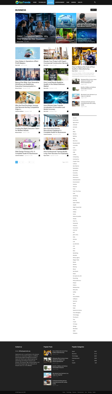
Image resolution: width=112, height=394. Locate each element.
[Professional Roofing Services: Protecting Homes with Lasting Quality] (76, 103)
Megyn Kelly (76, 260)
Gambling (75, 195)
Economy (75, 173)
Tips (74, 319)
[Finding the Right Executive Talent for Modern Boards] (27, 120)
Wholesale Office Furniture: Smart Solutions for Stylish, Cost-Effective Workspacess (89, 81)
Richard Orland (20, 41)
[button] (95, 2)
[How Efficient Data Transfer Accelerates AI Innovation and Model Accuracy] (56, 97)
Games (74, 198)
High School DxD (77, 207)
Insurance (75, 228)
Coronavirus (76, 159)
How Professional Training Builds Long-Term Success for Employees (56, 152)
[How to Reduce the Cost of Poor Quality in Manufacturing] (84, 56)
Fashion (75, 184)
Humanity (75, 223)
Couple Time (76, 161)
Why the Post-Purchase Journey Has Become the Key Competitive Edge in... (27, 107)
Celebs (74, 154)
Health (80, 2)
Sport (74, 303)
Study (74, 305)
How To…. (75, 221)
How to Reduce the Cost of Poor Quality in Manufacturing (83, 68)
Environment (76, 182)
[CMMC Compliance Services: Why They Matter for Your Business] (35, 27)
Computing (76, 157)
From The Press (77, 191)
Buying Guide (76, 143)
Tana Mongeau (77, 312)
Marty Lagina (76, 257)
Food (74, 189)
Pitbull (74, 283)
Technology (42, 2)
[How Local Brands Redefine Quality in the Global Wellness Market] (56, 74)
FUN (74, 193)
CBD (74, 152)
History (74, 209)
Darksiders (75, 168)
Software (75, 299)
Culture (75, 163)
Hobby (74, 212)
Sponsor (75, 301)
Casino (74, 150)
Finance (75, 186)
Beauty (74, 134)
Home (34, 2)
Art (73, 129)
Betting (75, 136)
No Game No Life (77, 276)
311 (29, 162)
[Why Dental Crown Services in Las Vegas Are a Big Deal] (76, 96)
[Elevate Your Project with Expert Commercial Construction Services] (56, 53)
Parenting (75, 278)
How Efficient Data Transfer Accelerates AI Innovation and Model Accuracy (54, 107)
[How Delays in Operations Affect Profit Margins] (27, 53)
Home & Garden (77, 216)
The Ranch (75, 317)
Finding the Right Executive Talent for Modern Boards (27, 129)
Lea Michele (76, 244)
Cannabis (75, 145)
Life (74, 246)
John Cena (75, 234)
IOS (74, 232)
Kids (74, 237)
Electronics (75, 177)
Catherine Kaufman (19, 111)
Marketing (75, 253)
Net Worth (75, 271)
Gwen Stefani (76, 202)
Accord (74, 118)
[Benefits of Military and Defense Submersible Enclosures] (76, 89)
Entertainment (59, 2)
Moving (75, 266)
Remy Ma (75, 289)
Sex (74, 294)
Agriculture (76, 122)
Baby (74, 131)
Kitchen (75, 239)
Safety (74, 292)
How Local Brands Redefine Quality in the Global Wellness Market (54, 84)
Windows (75, 328)
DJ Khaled (75, 170)
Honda (74, 218)
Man (74, 250)
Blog (74, 138)
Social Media (76, 296)
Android (75, 124)
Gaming (73, 2)
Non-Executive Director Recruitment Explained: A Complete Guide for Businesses (55, 130)
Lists (74, 248)
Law (74, 241)
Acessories (75, 120)
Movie (74, 262)
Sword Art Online (77, 310)
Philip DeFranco (77, 280)
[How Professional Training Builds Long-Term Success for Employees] (56, 143)
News (74, 273)
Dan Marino (76, 166)
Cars (67, 2)
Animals (75, 127)
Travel (74, 321)
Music (74, 269)
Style (74, 308)
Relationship (76, 287)
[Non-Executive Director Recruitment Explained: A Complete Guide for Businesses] (56, 120)
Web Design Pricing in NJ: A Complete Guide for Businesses (26, 152)
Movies (74, 264)
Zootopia (75, 333)
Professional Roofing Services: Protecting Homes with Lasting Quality (88, 103)
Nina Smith (17, 65)
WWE (74, 331)
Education (75, 175)
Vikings (74, 326)
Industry (75, 225)
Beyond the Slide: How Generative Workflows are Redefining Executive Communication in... (27, 84)
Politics (74, 285)
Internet (75, 230)
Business (50, 2)
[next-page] (33, 162)
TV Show (75, 324)
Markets (75, 255)
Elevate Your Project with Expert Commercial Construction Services (56, 62)
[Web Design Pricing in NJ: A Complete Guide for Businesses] (27, 143)
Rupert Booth (46, 155)
